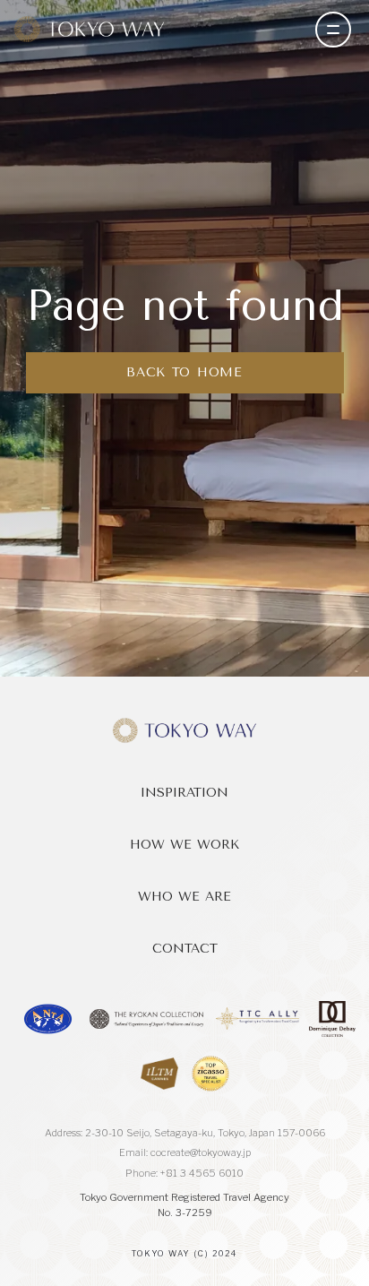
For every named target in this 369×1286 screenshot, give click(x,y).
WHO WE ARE (184, 896)
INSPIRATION (184, 792)
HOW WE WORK (184, 844)
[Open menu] (333, 29)
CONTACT (185, 948)
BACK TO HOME (184, 372)
